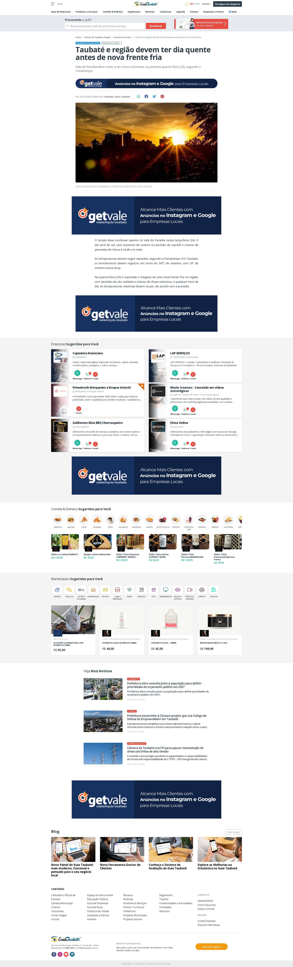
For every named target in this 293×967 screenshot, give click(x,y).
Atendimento (205, 900)
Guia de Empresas (97, 903)
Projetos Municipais (135, 915)
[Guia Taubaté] (146, 3)
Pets (154, 596)
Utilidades (165, 907)
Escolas (213, 596)
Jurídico (202, 596)
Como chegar (59, 915)
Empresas (61, 11)
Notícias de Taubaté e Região (97, 37)
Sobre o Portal (206, 909)
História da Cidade (98, 911)
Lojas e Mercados (117, 597)
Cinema (194, 11)
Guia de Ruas (95, 907)
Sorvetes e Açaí (189, 528)
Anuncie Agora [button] (212, 947)
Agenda (180, 11)
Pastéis (149, 527)
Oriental (202, 527)
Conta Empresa (206, 921)
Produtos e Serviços (87, 11)
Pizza (84, 527)
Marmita (58, 527)
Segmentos (134, 11)
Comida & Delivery (113, 11)
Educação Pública (97, 899)
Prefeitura (129, 911)
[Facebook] (54, 954)
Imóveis (57, 596)
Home (78, 37)
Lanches (70, 527)
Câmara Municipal (62, 903)
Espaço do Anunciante (100, 895)
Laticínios (228, 527)
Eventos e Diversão (189, 597)
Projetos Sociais (132, 919)
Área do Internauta (209, 925)
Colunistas (165, 11)
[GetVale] (146, 83)
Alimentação (93, 596)
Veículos (69, 596)
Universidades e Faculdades (175, 903)
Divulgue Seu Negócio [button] (227, 3)
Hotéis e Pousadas (81, 597)
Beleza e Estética (177, 597)
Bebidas (215, 527)
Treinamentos (166, 596)
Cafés (110, 527)
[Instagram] (60, 954)
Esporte (105, 596)
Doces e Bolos (162, 527)
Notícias (150, 11)
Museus (128, 895)
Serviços (141, 596)
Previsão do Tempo (122, 37)
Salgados (123, 527)
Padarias (97, 527)
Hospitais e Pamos (213, 11)
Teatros (163, 899)
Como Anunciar (207, 905)
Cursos (55, 919)
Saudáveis (136, 527)
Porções (176, 527)
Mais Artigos (234, 832)
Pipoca (241, 527)
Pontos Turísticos (133, 907)
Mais (234, 11)
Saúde (129, 596)
